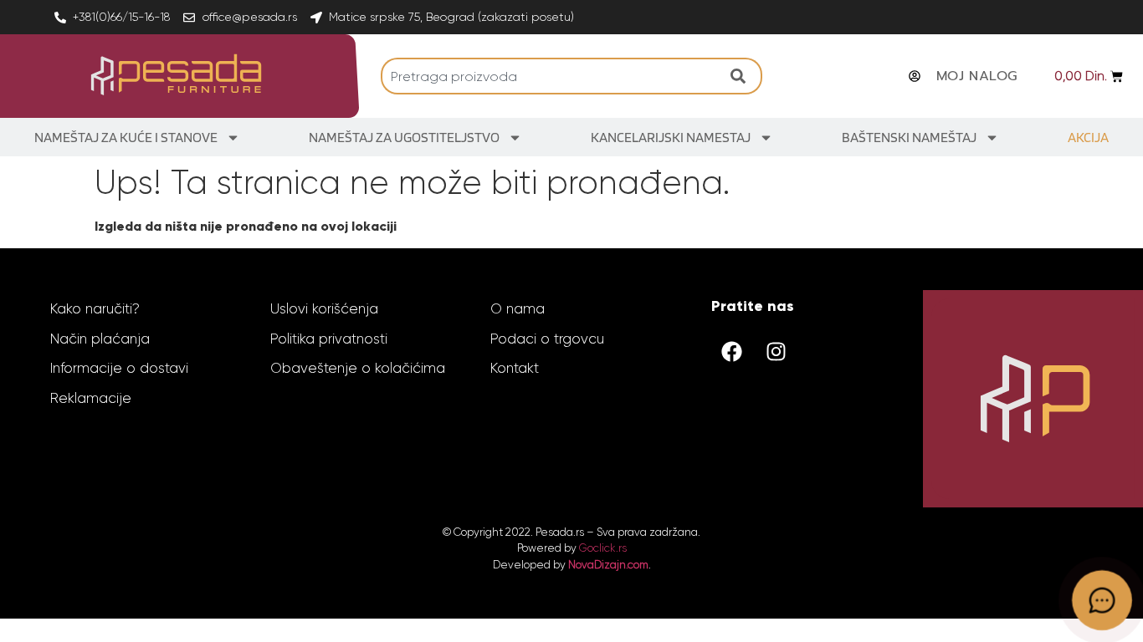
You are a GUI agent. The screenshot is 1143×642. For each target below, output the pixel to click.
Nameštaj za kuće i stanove (126, 137)
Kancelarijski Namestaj (671, 137)
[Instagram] (776, 351)
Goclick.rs (603, 548)
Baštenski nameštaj (909, 137)
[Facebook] (732, 351)
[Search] (742, 76)
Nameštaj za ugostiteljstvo (404, 137)
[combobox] (551, 76)
